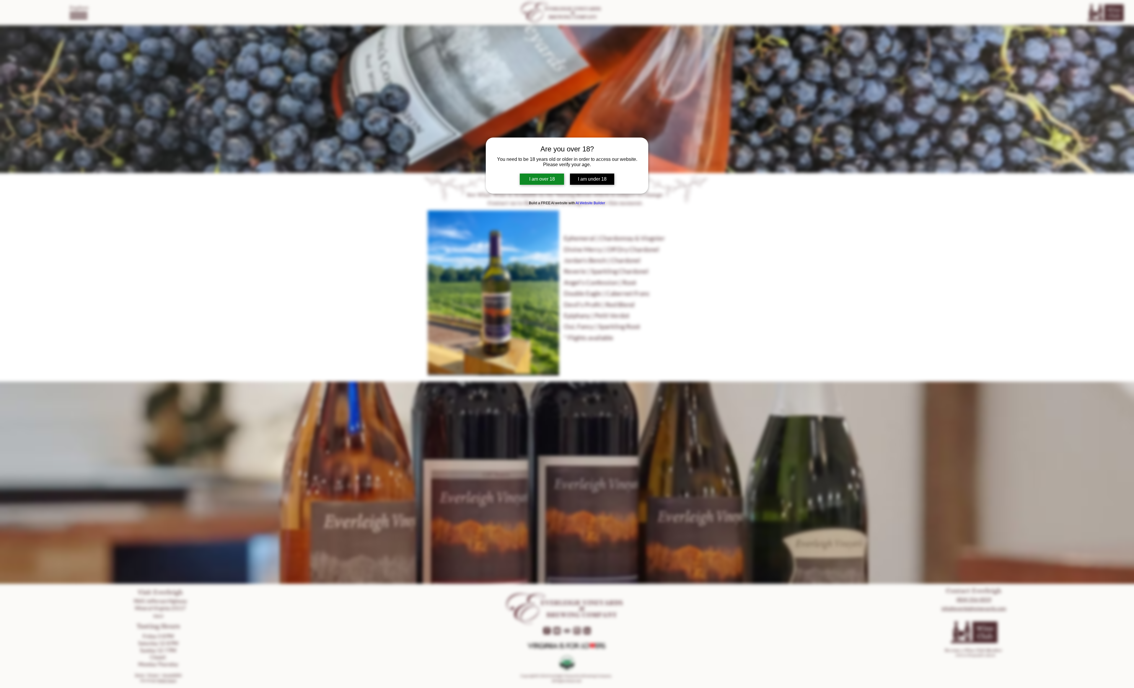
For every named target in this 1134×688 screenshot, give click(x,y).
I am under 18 (592, 179)
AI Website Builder (590, 203)
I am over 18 (542, 179)
